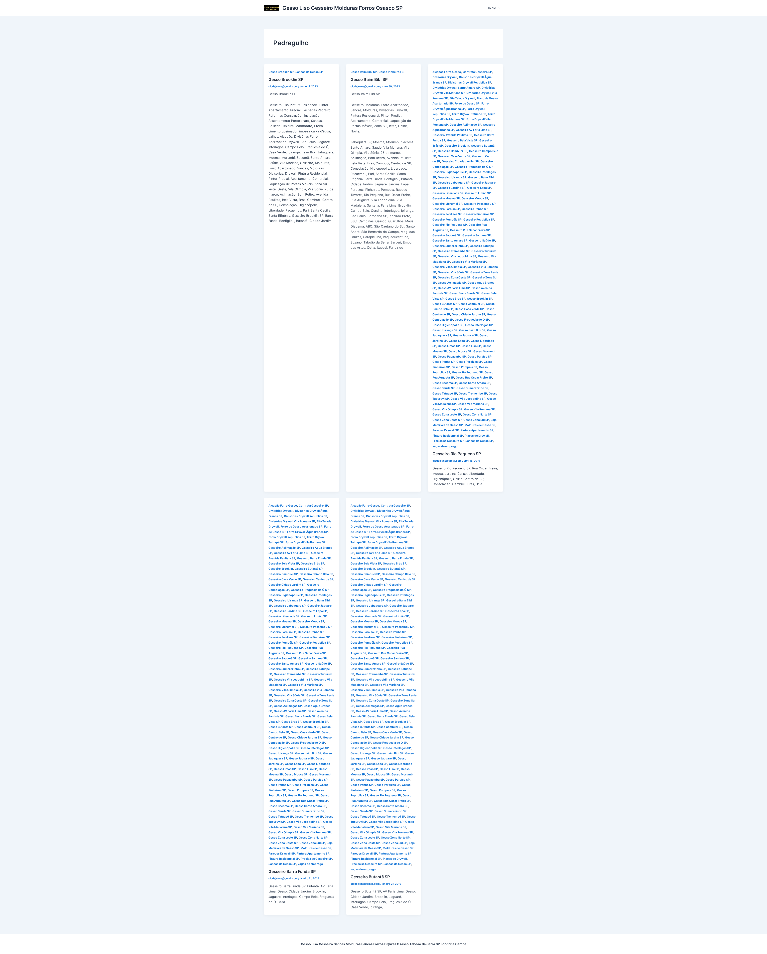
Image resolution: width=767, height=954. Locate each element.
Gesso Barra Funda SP (464, 293)
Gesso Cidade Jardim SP (468, 314)
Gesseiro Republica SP (478, 219)
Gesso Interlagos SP (479, 325)
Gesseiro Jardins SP (451, 187)
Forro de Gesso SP (467, 103)
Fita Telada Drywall (462, 98)
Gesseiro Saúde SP (482, 240)
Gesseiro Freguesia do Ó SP (474, 166)
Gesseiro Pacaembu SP (480, 203)
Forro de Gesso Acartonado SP (301, 526)
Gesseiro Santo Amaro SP (449, 240)
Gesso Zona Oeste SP (447, 419)
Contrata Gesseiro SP (477, 72)
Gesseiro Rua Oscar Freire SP (470, 230)
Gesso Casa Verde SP (469, 309)
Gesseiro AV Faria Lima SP (473, 129)
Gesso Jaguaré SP (465, 335)
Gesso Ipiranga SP (444, 330)
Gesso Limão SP (449, 346)
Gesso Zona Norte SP (477, 414)
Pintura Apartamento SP (477, 430)
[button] (498, 8)
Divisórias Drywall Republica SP (469, 82)
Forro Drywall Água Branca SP (307, 532)
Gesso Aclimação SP (452, 282)
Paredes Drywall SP (445, 430)
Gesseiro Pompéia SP (447, 219)
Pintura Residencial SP (447, 435)
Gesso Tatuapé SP (444, 393)
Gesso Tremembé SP (473, 393)
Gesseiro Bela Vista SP (462, 140)
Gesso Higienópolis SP (447, 325)
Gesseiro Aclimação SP (465, 124)
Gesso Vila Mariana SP (473, 403)
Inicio (492, 8)
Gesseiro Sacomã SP (446, 235)
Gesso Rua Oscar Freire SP (474, 377)
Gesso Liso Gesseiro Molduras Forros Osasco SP (342, 8)
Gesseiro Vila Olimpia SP (449, 266)
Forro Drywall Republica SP (286, 537)
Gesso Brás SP (455, 298)
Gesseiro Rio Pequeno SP (449, 224)
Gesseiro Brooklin (457, 145)
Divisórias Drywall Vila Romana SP (291, 521)
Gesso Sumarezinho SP (472, 388)
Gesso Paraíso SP (480, 356)
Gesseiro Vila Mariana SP (469, 261)
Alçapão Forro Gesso (446, 72)
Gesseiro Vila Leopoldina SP (457, 256)
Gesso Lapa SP (459, 340)
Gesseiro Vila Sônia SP (453, 272)
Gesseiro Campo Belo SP (316, 574)
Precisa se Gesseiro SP (448, 440)
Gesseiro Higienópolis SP (449, 172)
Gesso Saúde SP (443, 388)
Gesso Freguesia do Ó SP (472, 319)
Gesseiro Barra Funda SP (314, 558)
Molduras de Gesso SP (480, 425)
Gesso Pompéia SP (464, 367)
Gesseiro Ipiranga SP (452, 177)
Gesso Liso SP (471, 346)
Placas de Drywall (477, 435)
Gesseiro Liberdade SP (447, 193)
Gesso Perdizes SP (469, 361)
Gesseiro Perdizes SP (447, 214)
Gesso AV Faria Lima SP (454, 288)
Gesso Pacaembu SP (452, 356)
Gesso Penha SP (443, 361)
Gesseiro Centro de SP (318, 579)
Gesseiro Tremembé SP (454, 251)
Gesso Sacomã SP (444, 383)
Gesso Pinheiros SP (392, 72)
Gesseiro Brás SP (312, 563)
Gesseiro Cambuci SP (452, 151)
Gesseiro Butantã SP (309, 568)
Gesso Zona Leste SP (446, 414)
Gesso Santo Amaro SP (474, 383)
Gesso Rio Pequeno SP (467, 372)
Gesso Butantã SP (444, 303)
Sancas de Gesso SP (309, 72)
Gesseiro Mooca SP (475, 198)
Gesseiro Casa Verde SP (454, 156)
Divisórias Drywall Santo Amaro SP (456, 87)
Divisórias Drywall (444, 77)
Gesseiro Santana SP (476, 235)
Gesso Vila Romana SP (479, 409)
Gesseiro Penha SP (475, 209)
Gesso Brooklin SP (281, 72)
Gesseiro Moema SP (446, 198)
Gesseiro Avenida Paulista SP (452, 135)
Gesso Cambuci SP (471, 303)
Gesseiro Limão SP (478, 193)
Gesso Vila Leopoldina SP (468, 398)
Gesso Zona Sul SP (476, 419)
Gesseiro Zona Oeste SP (454, 277)
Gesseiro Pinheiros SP (478, 214)
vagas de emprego (445, 446)
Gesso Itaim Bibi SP (364, 72)
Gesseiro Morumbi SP (447, 203)
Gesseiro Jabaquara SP (454, 182)
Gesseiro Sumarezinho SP (450, 245)
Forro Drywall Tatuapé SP (469, 114)
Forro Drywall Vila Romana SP (305, 542)
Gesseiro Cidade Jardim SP (460, 161)
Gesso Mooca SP (460, 351)
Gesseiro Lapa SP (479, 187)
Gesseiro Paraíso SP (446, 209)
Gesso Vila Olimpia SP (447, 409)
